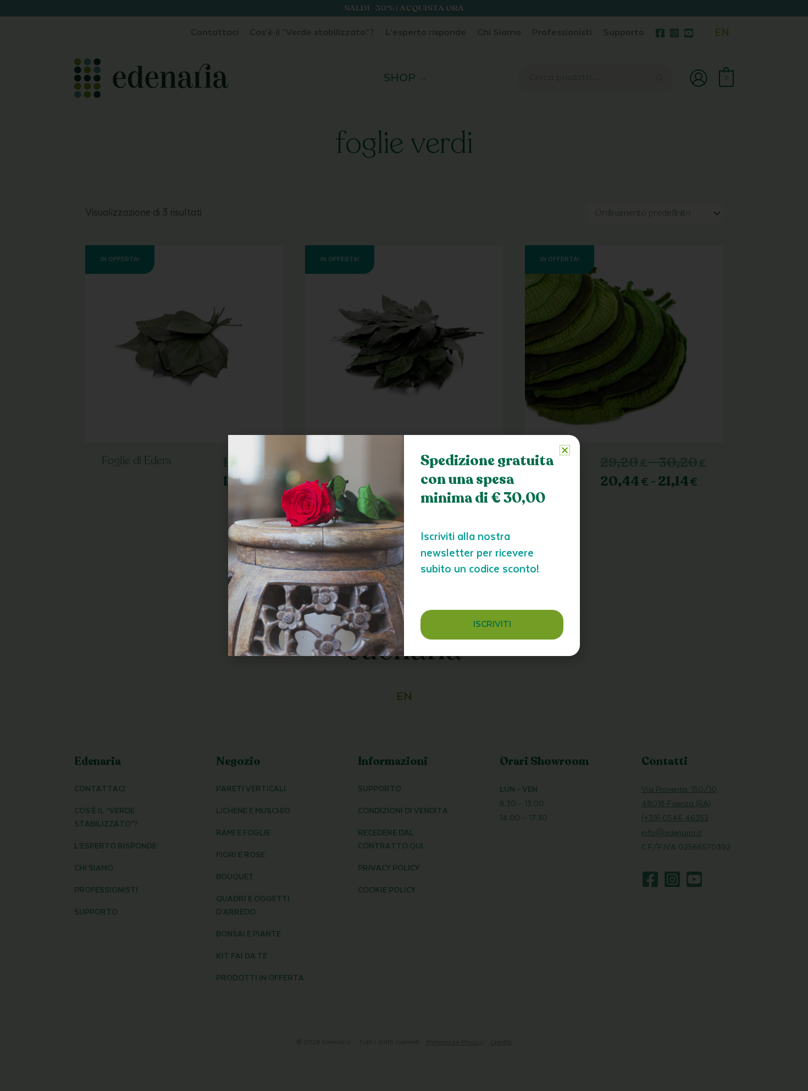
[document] (404, 545)
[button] (565, 450)
